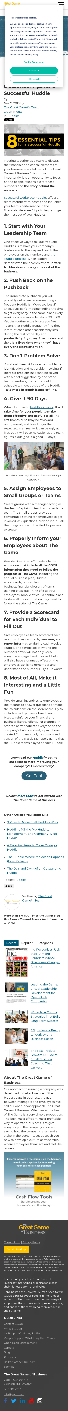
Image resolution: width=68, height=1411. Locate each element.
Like (9, 886)
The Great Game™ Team (21, 107)
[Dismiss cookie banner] (57, 12)
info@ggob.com (14, 1394)
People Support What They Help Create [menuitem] (29, 1338)
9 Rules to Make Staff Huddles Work (32, 822)
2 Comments (13, 111)
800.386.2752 (12, 1389)
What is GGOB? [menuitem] (14, 1328)
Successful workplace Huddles (25, 197)
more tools (25, 796)
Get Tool (34, 775)
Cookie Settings (16, 1249)
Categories (45, 943)
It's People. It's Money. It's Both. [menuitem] (23, 1333)
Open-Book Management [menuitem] (20, 1342)
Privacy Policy (31, 1242)
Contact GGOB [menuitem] (13, 1323)
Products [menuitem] (10, 1357)
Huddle (38, 757)
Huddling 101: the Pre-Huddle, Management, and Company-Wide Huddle (32, 834)
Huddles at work (41, 407)
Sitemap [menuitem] (9, 1366)
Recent (11, 943)
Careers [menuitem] (9, 1347)
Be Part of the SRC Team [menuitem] (19, 1362)
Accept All (34, 70)
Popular (27, 943)
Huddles (13, 116)
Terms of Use (12, 1242)
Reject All (34, 79)
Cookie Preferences (34, 62)
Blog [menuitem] (7, 1352)
